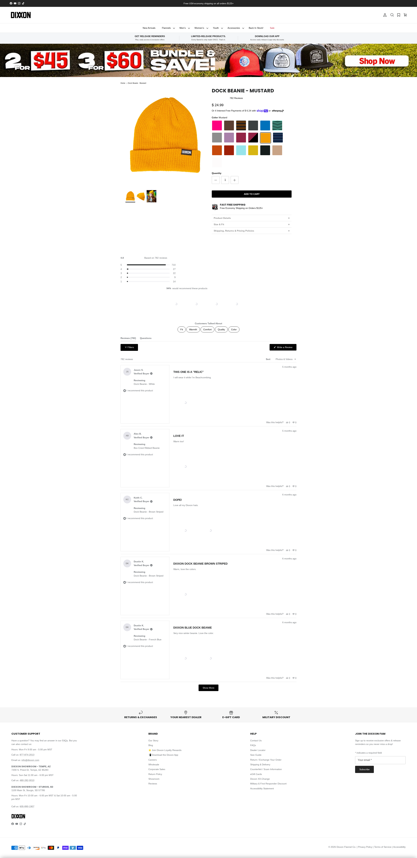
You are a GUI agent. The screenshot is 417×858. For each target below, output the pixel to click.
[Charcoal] (253, 125)
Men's (183, 28)
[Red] (229, 150)
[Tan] (277, 150)
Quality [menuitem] (221, 329)
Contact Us (256, 740)
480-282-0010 (27, 780)
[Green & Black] (277, 125)
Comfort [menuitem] (207, 329)
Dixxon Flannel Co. (346, 847)
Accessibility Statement (262, 788)
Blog (150, 745)
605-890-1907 (27, 806)
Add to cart (252, 194)
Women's (199, 28)
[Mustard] (265, 137)
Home (123, 83)
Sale (272, 28)
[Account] (384, 15)
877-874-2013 (27, 754)
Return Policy (155, 774)
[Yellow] (253, 150)
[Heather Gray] (217, 137)
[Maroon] (241, 137)
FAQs (65, 740)
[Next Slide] (248, 304)
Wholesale (153, 764)
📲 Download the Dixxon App (163, 755)
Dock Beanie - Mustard (137, 83)
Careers (152, 759)
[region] (208, 304)
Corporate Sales (156, 769)
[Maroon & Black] (253, 137)
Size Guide (255, 755)
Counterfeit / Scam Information (266, 769)
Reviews (152, 783)
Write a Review (286, 348)
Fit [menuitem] (181, 329)
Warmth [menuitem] (193, 329)
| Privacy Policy (365, 847)
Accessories (234, 28)
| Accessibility (399, 847)
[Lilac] (229, 137)
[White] (217, 162)
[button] (392, 15)
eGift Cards (256, 774)
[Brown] (229, 125)
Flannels (166, 28)
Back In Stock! (256, 28)
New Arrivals (149, 28)
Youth (216, 28)
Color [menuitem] (234, 329)
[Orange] (217, 150)
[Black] (265, 150)
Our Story (153, 740)
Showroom (153, 779)
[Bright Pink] (217, 125)
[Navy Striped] (278, 137)
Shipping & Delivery (260, 764)
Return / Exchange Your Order (265, 759)
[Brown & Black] (241, 125)
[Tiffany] (241, 150)
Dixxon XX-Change (260, 779)
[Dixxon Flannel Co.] (21, 15)
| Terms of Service (382, 847)
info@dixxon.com (30, 760)
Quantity (216, 173)
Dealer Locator (258, 750)
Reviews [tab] (128, 339)
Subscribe (364, 769)
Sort (268, 359)
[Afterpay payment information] (278, 111)
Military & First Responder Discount (268, 783)
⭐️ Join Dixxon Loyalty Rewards (164, 750)
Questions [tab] (145, 339)
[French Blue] (265, 125)
